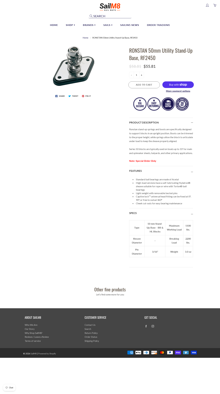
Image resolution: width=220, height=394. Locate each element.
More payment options (178, 90)
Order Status (91, 337)
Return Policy (91, 333)
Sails (107, 24)
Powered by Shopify (47, 353)
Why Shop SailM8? (33, 333)
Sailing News (129, 24)
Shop (70, 24)
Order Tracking (158, 24)
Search (88, 329)
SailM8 (34, 353)
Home (54, 24)
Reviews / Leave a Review (37, 337)
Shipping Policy (92, 341)
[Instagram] (152, 326)
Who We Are (31, 325)
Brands (88, 24)
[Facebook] (146, 326)
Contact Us (90, 325)
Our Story (29, 329)
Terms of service (33, 341)
